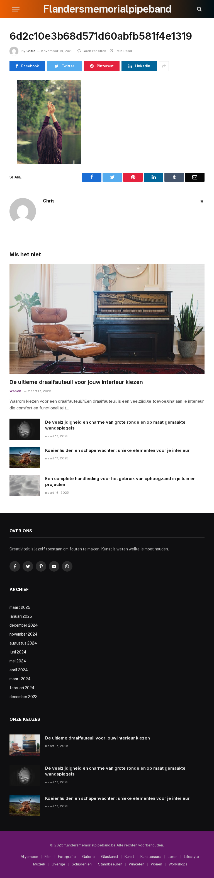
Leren (172, 857)
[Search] (199, 9)
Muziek (39, 864)
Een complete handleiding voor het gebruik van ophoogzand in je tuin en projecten (120, 481)
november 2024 (23, 634)
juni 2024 (17, 652)
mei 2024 (17, 661)
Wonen (15, 391)
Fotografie (67, 857)
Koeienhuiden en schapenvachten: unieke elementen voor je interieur (117, 450)
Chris (30, 51)
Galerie (88, 857)
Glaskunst (109, 857)
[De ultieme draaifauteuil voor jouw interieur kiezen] (107, 319)
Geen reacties (94, 51)
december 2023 (23, 697)
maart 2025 (19, 607)
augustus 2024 (23, 643)
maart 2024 (20, 679)
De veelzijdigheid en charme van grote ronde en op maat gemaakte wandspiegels (115, 425)
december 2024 (23, 625)
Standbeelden (110, 864)
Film (48, 857)
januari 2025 (20, 616)
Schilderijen (82, 864)
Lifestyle (191, 857)
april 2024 (18, 670)
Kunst (129, 857)
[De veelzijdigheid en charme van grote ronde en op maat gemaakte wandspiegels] (24, 429)
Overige (58, 864)
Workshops (178, 864)
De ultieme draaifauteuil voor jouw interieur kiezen (76, 382)
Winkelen (136, 864)
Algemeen (29, 857)
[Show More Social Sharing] (164, 66)
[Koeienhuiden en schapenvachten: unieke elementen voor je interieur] (24, 457)
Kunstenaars (150, 857)
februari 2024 (22, 688)
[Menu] (16, 9)
